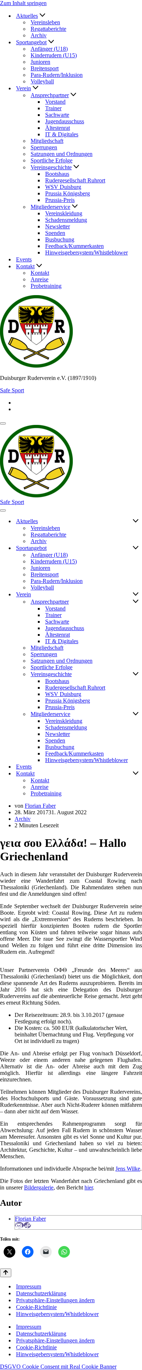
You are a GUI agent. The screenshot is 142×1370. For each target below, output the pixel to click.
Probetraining (46, 286)
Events (24, 259)
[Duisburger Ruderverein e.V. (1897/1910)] (71, 332)
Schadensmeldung (66, 220)
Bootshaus (57, 174)
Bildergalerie (39, 1187)
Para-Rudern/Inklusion (57, 75)
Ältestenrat (57, 128)
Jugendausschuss (64, 121)
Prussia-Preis (60, 200)
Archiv (39, 35)
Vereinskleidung (63, 213)
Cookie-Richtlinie (36, 1307)
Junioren (40, 62)
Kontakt (40, 273)
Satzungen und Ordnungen (61, 154)
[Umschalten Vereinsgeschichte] (136, 674)
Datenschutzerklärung (41, 1293)
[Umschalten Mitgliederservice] (136, 714)
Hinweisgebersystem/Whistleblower (86, 252)
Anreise (39, 279)
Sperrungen (44, 147)
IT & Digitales (61, 134)
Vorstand (55, 102)
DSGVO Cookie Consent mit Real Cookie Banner (58, 1366)
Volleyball (42, 81)
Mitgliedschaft (47, 141)
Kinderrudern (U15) (54, 55)
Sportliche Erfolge (51, 160)
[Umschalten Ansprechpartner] (136, 601)
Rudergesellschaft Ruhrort (75, 180)
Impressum (28, 1286)
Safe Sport (12, 390)
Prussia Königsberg (67, 193)
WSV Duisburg (63, 187)
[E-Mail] (19, 1225)
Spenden (55, 233)
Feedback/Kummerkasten (74, 246)
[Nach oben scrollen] (5, 1272)
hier (88, 1187)
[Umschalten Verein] (136, 594)
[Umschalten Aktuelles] (136, 521)
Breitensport (45, 68)
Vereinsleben (45, 22)
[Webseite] (27, 1225)
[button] (42, 15)
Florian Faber (40, 806)
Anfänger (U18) (49, 49)
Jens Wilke (127, 1169)
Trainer (53, 108)
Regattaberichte (48, 29)
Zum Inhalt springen (23, 3)
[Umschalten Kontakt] (136, 773)
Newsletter (57, 226)
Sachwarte (57, 115)
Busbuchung (59, 239)
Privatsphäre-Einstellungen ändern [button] (55, 1300)
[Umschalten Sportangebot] (136, 548)
